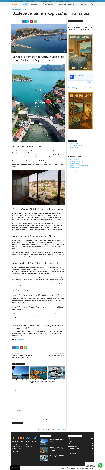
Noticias (70, 443)
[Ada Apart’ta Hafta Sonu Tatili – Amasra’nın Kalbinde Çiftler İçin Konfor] (38, 372)
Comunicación (44, 1)
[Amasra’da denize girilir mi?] (20, 372)
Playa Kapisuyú (76, 173)
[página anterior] (62, 364)
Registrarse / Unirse (32, 1)
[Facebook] (91, 1)
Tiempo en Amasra (74, 147)
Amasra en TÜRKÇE (74, 143)
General (19, 7)
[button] (92, 4)
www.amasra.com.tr (22, 339)
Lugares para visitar (72, 446)
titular (74, 167)
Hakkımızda (67, 1)
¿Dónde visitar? (50, 4)
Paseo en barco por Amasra (76, 145)
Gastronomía (71, 451)
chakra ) (74, 163)
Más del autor (29, 363)
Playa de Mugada (77, 171)
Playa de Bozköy (76, 161)
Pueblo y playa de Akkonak (79, 165)
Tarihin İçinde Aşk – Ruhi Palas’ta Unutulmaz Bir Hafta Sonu (22, 356)
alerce (74, 159)
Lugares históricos (22, 9)
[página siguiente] (64, 364)
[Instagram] (93, 1)
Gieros (74, 175)
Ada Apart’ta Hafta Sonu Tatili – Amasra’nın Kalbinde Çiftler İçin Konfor (38, 381)
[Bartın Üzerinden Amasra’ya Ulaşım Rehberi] (56, 372)
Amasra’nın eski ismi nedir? (56, 355)
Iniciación (14, 7)
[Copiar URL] (39, 21)
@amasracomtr (61, 429)
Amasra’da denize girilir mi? (19, 380)
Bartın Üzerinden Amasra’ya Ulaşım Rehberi (55, 380)
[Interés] (31, 21)
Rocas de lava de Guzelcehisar (80, 169)
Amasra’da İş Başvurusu (56, 1)
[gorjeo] (27, 21)
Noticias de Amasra (72, 438)
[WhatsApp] (35, 21)
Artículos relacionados (19, 363)
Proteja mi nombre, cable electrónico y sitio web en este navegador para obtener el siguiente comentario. (39, 419)
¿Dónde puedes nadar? (73, 448)
